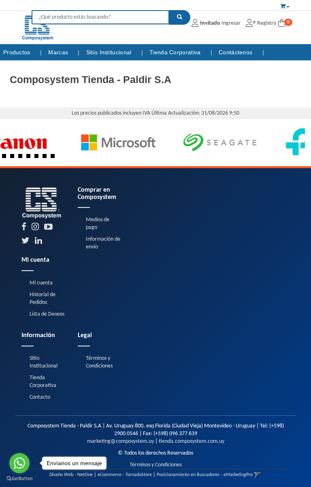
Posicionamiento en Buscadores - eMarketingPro (205, 474)
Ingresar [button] (231, 23)
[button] (285, 5)
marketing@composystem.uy (120, 441)
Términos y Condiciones (156, 465)
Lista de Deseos (47, 314)
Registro (266, 23)
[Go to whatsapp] (19, 463)
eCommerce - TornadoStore (125, 474)
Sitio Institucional (109, 52)
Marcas (59, 52)
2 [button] (14, 158)
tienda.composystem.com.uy (191, 441)
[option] (58, 142)
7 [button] (55, 158)
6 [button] (47, 158)
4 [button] (30, 158)
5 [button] (38, 158)
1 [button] (6, 158)
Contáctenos (236, 52)
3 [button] (22, 158)
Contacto (40, 397)
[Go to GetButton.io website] (19, 478)
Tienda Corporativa (175, 52)
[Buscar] (179, 17)
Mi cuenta (41, 283)
